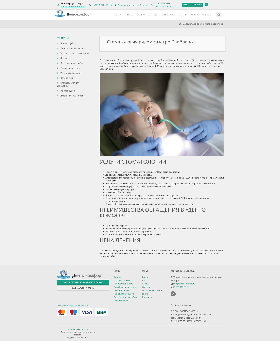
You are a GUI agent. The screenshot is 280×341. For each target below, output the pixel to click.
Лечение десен (67, 58)
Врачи (145, 277)
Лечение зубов (67, 43)
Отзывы (153, 14)
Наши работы (168, 14)
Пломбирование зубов (125, 287)
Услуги (118, 14)
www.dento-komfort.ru (78, 329)
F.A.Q (144, 280)
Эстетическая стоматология (74, 53)
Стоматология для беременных (68, 84)
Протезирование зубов (72, 63)
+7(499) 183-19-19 (102, 5)
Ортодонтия (66, 78)
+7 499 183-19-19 (181, 287)
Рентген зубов (67, 90)
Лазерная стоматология (72, 95)
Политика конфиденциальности (73, 305)
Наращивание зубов (124, 293)
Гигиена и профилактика (72, 48)
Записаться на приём (192, 5)
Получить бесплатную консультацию (83, 282)
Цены (130, 14)
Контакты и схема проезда (73, 6)
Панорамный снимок (124, 283)
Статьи (182, 14)
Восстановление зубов (125, 297)
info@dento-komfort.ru (184, 283)
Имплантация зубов (70, 68)
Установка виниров (70, 73)
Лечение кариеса (122, 290)
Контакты (206, 14)
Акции (139, 14)
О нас (193, 14)
